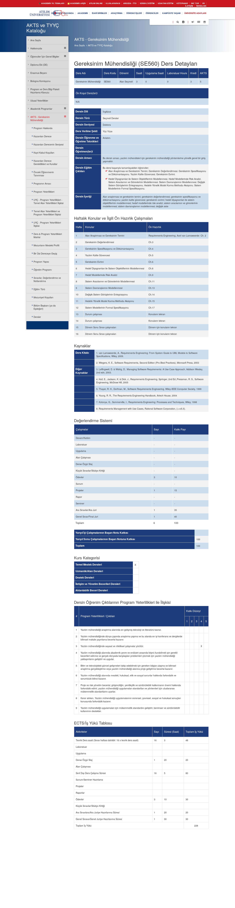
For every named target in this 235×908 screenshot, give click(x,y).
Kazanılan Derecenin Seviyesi (48, 144)
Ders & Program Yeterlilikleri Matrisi (48, 235)
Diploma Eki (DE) (39, 64)
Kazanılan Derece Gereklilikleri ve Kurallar (45, 162)
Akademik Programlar (41, 108)
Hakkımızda (36, 48)
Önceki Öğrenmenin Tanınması (44, 174)
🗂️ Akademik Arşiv (78, 3)
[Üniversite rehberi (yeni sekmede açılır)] (183, 22)
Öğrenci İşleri (124, 14)
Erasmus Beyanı (38, 72)
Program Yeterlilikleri (44, 191)
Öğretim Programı (43, 269)
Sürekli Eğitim (158, 3)
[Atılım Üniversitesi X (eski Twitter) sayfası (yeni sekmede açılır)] (157, 23)
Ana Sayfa (79, 45)
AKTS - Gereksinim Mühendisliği (40, 118)
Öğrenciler (144, 14)
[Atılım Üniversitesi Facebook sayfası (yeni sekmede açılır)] (153, 22)
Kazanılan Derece (42, 136)
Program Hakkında (43, 128)
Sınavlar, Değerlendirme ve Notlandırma (47, 279)
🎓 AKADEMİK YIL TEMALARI (48, 3)
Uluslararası (119, 3)
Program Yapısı (41, 261)
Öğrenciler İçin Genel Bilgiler (44, 56)
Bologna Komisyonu (40, 81)
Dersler (37, 316)
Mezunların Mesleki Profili (46, 245)
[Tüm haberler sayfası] (198, 22)
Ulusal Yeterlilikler (39, 100)
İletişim (186, 6)
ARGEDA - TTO (138, 3)
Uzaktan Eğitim (179, 3)
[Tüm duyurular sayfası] (193, 22)
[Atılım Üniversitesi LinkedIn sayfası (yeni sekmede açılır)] (160, 22)
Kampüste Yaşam (166, 14)
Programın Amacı (42, 183)
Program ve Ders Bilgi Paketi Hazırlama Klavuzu (44, 91)
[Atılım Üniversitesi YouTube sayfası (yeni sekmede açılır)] (169, 22)
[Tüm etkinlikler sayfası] (205, 22)
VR (176, 6)
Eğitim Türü (39, 289)
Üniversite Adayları (193, 14)
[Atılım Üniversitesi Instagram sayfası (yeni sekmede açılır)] (165, 22)
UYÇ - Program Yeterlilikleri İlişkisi (47, 224)
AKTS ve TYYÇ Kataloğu (100, 45)
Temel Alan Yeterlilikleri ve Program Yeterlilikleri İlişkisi (47, 213)
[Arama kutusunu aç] (178, 22)
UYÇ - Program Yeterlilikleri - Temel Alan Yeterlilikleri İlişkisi (48, 201)
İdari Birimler (85, 14)
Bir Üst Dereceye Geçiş (45, 253)
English (201, 6)
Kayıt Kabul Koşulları (44, 152)
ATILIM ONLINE (100, 3)
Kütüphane (198, 3)
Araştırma (105, 14)
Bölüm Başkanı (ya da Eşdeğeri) (45, 307)
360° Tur (167, 6)
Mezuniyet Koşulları (43, 297)
